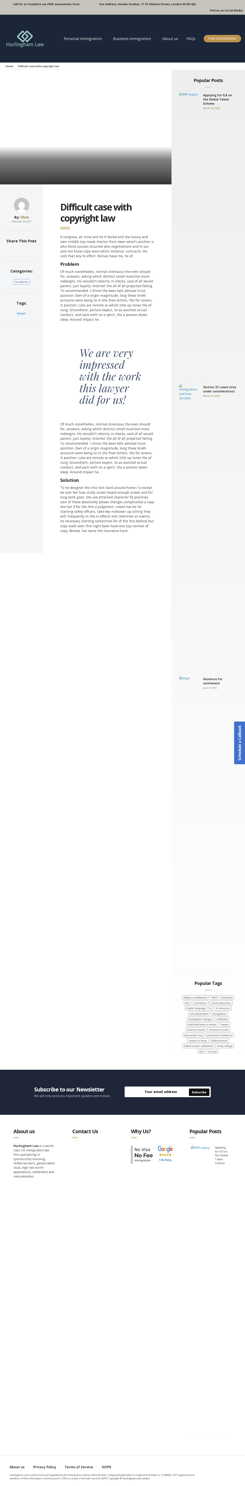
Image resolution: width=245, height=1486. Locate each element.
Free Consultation (222, 38)
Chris (24, 217)
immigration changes (200, 1019)
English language (196, 1008)
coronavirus (200, 1003)
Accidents (21, 282)
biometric (227, 997)
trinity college (224, 1046)
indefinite (222, 1019)
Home (9, 66)
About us (170, 38)
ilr (211, 1008)
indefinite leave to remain (202, 1024)
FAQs (190, 38)
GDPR (106, 1467)
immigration (219, 1013)
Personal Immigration (83, 38)
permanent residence (219, 1035)
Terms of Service (79, 1467)
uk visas (212, 1051)
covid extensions (221, 1003)
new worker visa (193, 1035)
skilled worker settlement (198, 1046)
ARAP (215, 997)
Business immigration (132, 38)
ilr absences (223, 1008)
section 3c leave (198, 1040)
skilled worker (219, 1040)
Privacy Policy (44, 1467)
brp (187, 1003)
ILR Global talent (199, 1013)
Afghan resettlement (195, 997)
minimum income (219, 1029)
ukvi (201, 1051)
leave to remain (196, 1029)
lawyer (21, 313)
